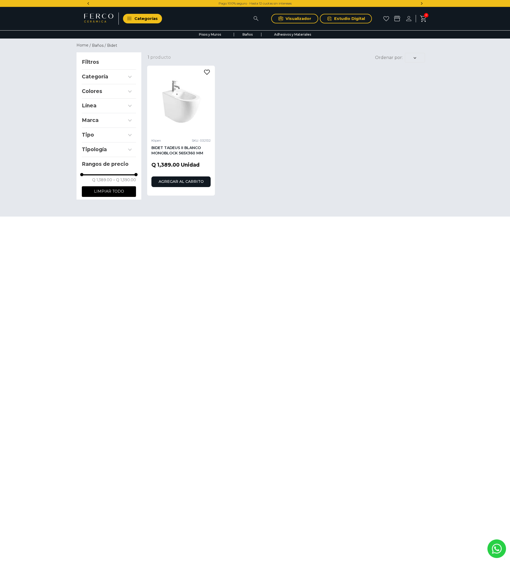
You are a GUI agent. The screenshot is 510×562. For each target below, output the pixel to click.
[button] (109, 77)
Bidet (112, 45)
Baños (98, 45)
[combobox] (217, 19)
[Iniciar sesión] (410, 18)
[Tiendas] (397, 18)
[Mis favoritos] (386, 19)
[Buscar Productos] (256, 19)
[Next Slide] (422, 3)
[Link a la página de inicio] (83, 45)
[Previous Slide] (88, 3)
